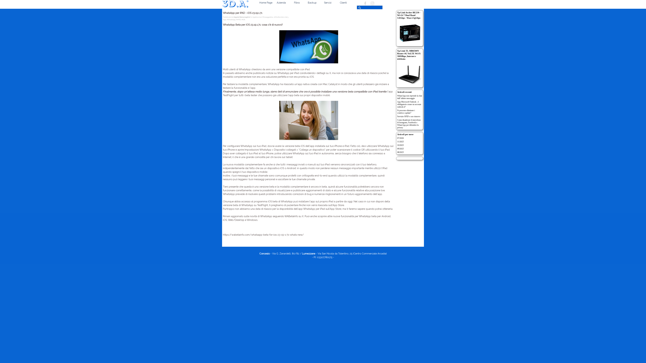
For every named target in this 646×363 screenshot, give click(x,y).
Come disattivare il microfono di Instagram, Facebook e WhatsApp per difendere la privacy (409, 124)
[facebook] (365, 3)
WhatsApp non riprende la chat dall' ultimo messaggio (409, 97)
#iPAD (238, 20)
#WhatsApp (231, 20)
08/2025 (400, 152)
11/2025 (400, 141)
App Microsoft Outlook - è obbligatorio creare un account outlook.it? (409, 104)
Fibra (297, 2)
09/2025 (400, 149)
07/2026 (400, 138)
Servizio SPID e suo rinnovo (408, 116)
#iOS (243, 20)
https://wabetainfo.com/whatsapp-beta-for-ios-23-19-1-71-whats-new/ (263, 234)
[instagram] (372, 3)
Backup (312, 2)
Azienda (281, 2)
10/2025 (400, 145)
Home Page (265, 2)
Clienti (343, 2)
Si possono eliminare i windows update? (406, 111)
